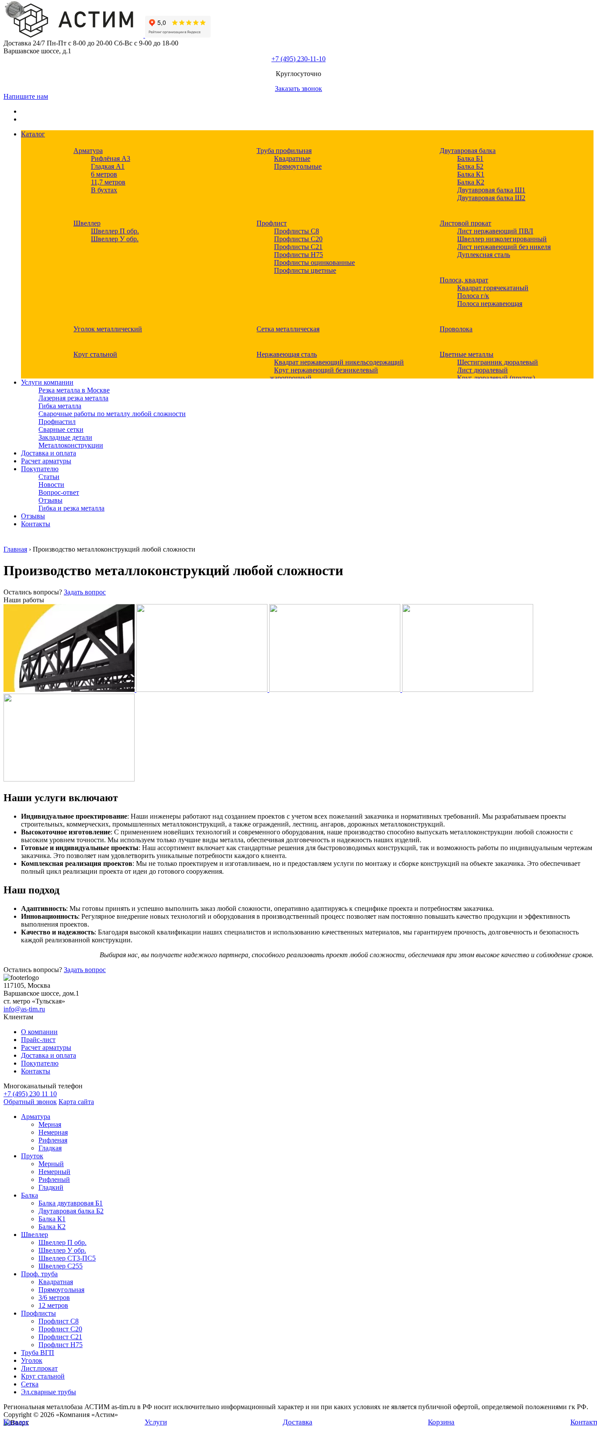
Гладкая (50, 1148)
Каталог (33, 134)
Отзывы (50, 500)
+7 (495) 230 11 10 (30, 1094)
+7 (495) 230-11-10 (298, 59)
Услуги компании (47, 382)
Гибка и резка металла (71, 508)
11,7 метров (108, 182)
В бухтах (104, 190)
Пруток (32, 1156)
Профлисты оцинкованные (314, 262)
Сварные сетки (60, 429)
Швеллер (87, 223)
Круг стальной (95, 354)
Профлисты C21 (298, 246)
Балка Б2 (470, 166)
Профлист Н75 (60, 1344)
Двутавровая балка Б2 (71, 1211)
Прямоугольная (61, 1289)
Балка (29, 1195)
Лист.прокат (39, 1368)
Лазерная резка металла (73, 398)
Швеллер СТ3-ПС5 (67, 1258)
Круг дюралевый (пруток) (496, 378)
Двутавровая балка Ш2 (491, 197)
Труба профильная (284, 150)
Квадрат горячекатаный (492, 288)
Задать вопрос (85, 592)
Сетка (29, 1384)
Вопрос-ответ (58, 492)
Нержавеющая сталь (287, 354)
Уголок (31, 1360)
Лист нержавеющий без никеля (504, 246)
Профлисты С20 (298, 239)
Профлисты (38, 1313)
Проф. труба (39, 1274)
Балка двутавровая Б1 (70, 1203)
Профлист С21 (60, 1337)
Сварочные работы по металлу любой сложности (112, 413)
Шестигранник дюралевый (497, 362)
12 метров (53, 1305)
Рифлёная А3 (110, 158)
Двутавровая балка (468, 150)
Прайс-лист (38, 1039)
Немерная (53, 1132)
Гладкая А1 (108, 166)
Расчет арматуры (46, 461)
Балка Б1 (470, 158)
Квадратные (292, 158)
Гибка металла (59, 406)
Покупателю (40, 468)
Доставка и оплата (48, 453)
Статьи (48, 476)
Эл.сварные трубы (48, 1392)
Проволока (456, 329)
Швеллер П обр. (115, 231)
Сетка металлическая (288, 329)
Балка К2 (470, 182)
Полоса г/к (473, 295)
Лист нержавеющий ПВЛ (495, 231)
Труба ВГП (37, 1352)
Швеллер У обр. (115, 239)
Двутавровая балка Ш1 (491, 190)
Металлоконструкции (70, 445)
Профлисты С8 (296, 231)
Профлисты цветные (305, 270)
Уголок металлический (107, 329)
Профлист (272, 223)
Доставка (297, 1422)
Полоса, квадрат (464, 280)
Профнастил (57, 421)
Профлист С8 (58, 1321)
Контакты (35, 524)
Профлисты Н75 (298, 254)
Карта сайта (76, 1101)
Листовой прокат (465, 223)
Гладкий (50, 1187)
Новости (51, 484)
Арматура (88, 150)
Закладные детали (65, 437)
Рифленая (52, 1140)
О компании (39, 1031)
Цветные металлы (466, 354)
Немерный (54, 1171)
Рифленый (54, 1179)
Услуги (156, 1422)
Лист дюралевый (482, 370)
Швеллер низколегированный (502, 239)
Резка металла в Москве (74, 390)
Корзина (441, 1422)
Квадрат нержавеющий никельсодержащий (339, 362)
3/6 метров (54, 1297)
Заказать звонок (298, 88)
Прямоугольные (298, 166)
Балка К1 (470, 174)
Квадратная (55, 1281)
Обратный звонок (30, 1101)
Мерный (51, 1163)
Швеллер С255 (60, 1266)
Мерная (49, 1124)
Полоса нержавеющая (489, 303)
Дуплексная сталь (483, 254)
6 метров (104, 174)
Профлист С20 (60, 1329)
